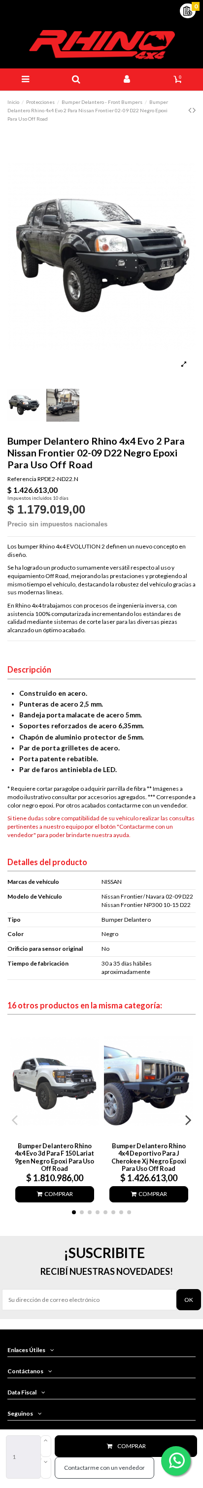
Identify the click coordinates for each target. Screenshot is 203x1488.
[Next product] (194, 109)
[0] (187, 10)
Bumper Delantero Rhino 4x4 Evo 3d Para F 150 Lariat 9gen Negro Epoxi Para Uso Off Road (54, 1157)
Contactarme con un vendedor (104, 1467)
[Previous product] (190, 109)
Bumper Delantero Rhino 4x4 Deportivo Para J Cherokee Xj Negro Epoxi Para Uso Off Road (148, 1157)
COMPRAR (131, 1446)
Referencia (21, 479)
